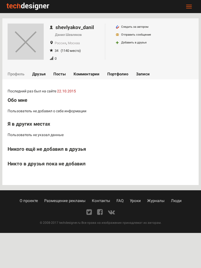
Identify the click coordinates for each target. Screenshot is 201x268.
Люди (176, 200)
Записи (143, 74)
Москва (74, 43)
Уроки (135, 200)
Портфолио (117, 74)
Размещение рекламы (65, 200)
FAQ (120, 200)
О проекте (29, 200)
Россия (60, 43)
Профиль (16, 74)
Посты (59, 74)
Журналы (156, 200)
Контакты (101, 200)
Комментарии (86, 74)
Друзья (39, 74)
